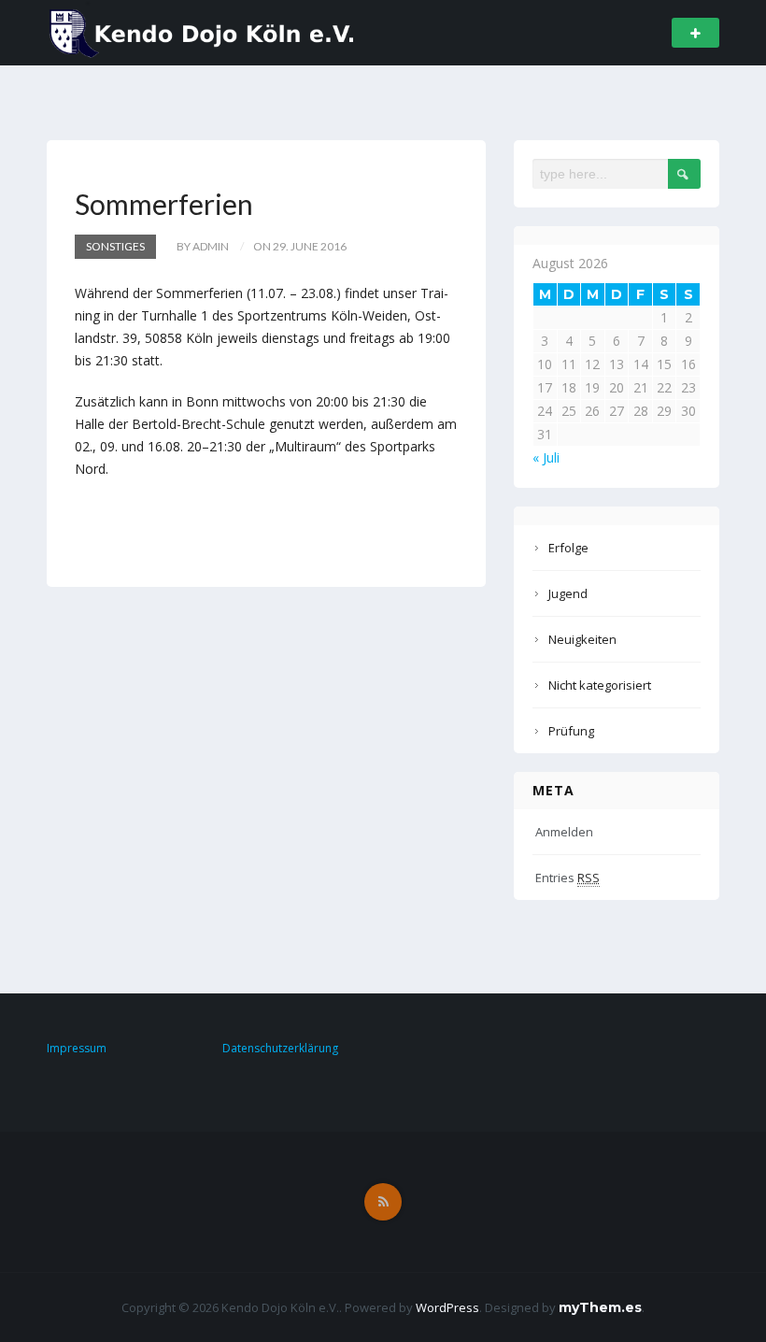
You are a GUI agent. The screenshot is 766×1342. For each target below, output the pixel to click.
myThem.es (600, 1307)
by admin (203, 246)
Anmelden (564, 831)
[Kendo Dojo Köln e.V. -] (202, 31)
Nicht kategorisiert (599, 685)
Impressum (76, 1048)
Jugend (568, 593)
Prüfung (571, 730)
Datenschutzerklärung (280, 1048)
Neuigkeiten (582, 639)
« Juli (546, 457)
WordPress (447, 1307)
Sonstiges (115, 246)
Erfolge (568, 547)
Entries (567, 877)
